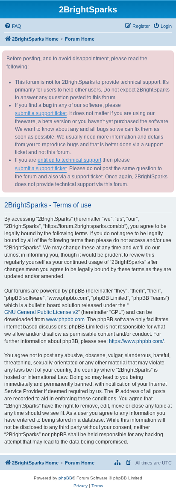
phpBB (65, 478)
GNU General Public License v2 (41, 312)
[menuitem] (12, 26)
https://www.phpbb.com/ (136, 341)
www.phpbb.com (65, 319)
